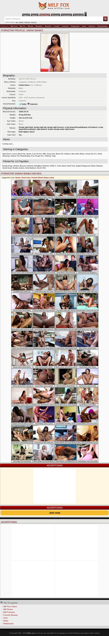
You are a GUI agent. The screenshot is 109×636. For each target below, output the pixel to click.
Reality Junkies (18, 168)
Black (82, 154)
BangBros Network (41, 166)
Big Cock (14, 26)
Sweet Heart (7, 168)
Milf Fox (54, 6)
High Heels (6, 154)
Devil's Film (41, 168)
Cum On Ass (37, 154)
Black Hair (22, 154)
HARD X (53, 166)
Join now (54, 512)
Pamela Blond (37, 178)
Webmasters (8, 624)
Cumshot (65, 26)
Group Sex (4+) (91, 154)
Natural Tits (15, 156)
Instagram (34, 104)
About (5, 621)
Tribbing (47, 156)
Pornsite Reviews (10, 615)
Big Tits (23, 26)
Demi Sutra (26, 178)
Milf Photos (8, 609)
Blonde (30, 26)
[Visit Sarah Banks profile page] (54, 71)
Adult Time (71, 166)
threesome (27, 22)
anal (17, 22)
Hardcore (91, 26)
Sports (28, 154)
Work (100, 154)
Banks (18, 178)
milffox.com (30, 633)
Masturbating (102, 26)
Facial (84, 26)
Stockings (6, 156)
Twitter (24, 104)
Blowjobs (39, 26)
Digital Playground (83, 166)
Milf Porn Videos (10, 606)
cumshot (21, 22)
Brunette (48, 26)
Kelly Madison (30, 168)
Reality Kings (7, 166)
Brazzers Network (26, 166)
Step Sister (75, 154)
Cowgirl (56, 26)
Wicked (16, 166)
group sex (33, 22)
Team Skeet (61, 166)
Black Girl (59, 154)
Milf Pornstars (9, 612)
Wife (44, 154)
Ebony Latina (49, 178)
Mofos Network (97, 166)
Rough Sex (39, 156)
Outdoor (67, 154)
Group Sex (51, 154)
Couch (14, 154)
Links (5, 618)
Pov (32, 156)
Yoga (54, 156)
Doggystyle (75, 26)
